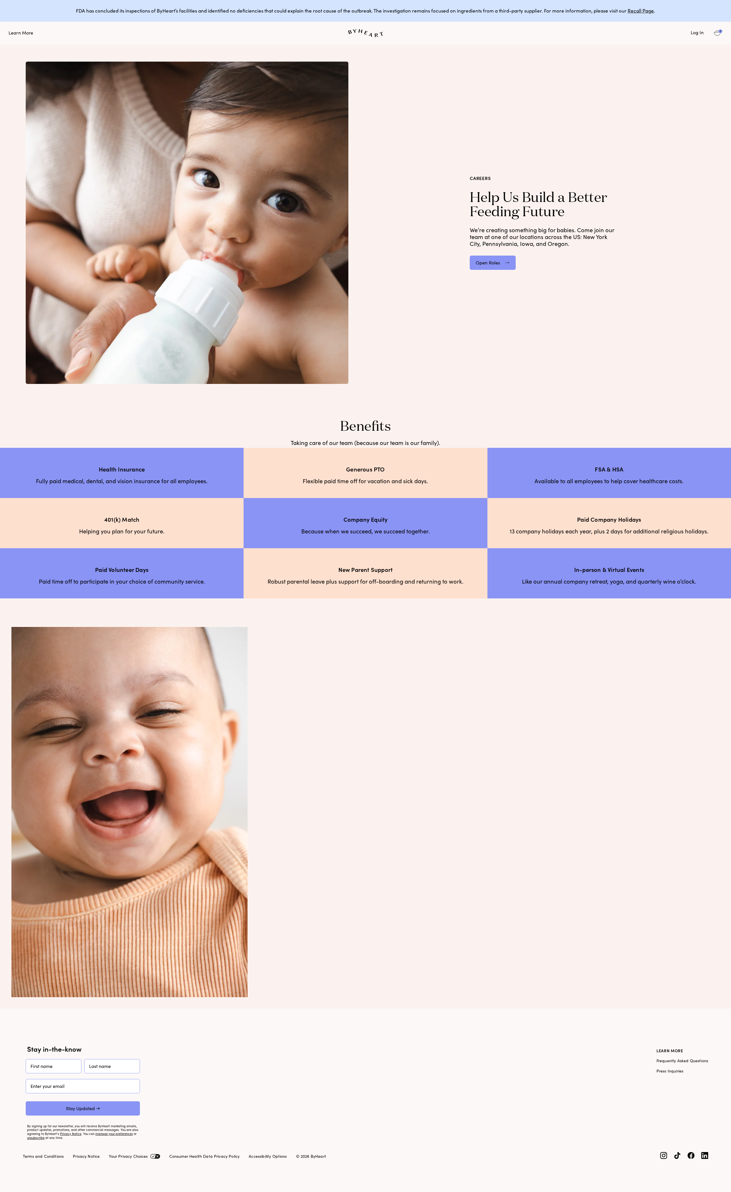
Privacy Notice (70, 1134)
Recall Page (641, 11)
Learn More (21, 33)
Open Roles (488, 263)
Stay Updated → (83, 1108)
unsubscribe (36, 1138)
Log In (697, 32)
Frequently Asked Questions (682, 1060)
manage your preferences (114, 1134)
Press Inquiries (669, 1071)
